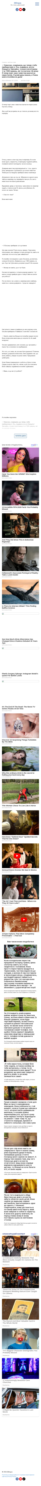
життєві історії (25, 80)
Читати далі (20, 436)
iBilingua (17, 3)
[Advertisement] (20, 35)
